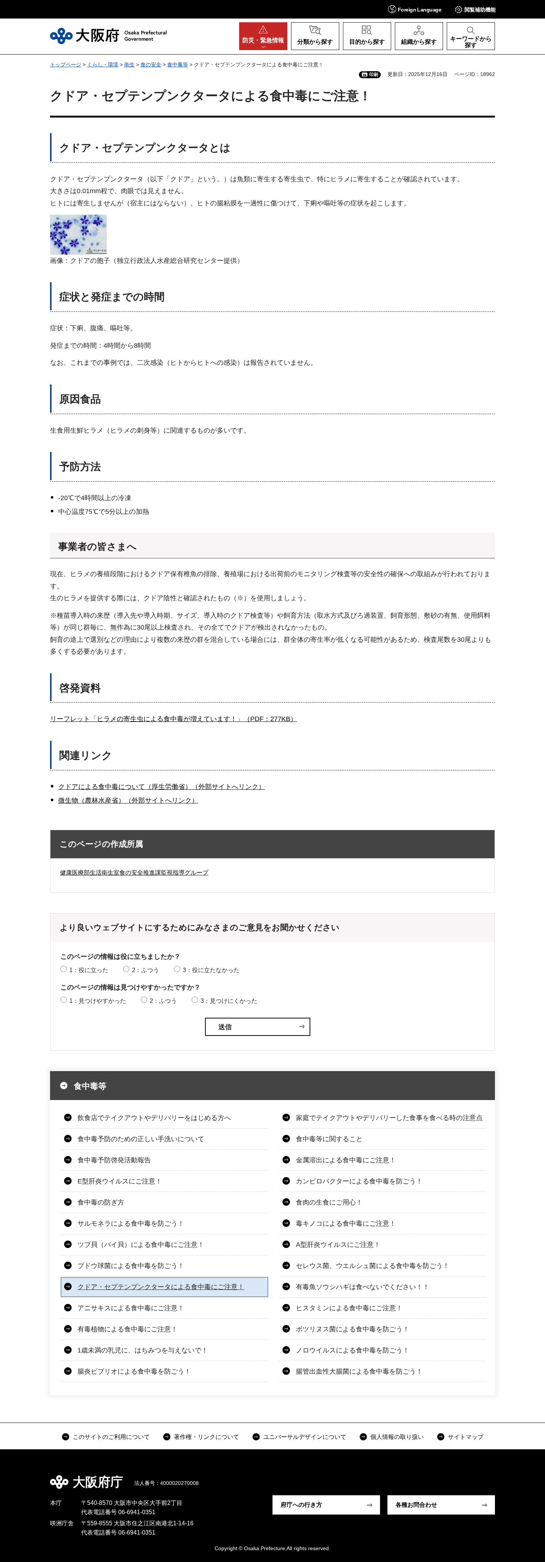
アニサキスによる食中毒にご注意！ (130, 1308)
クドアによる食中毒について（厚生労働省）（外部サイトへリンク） (161, 786)
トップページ (65, 64)
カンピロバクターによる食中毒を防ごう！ (359, 1181)
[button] (414, 9)
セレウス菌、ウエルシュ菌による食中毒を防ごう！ (372, 1265)
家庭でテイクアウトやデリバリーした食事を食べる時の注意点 (389, 1118)
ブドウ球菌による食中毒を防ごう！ (130, 1265)
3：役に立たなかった (211, 970)
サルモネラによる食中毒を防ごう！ (130, 1223)
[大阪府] (108, 36)
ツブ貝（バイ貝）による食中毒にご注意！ (140, 1244)
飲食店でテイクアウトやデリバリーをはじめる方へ (154, 1118)
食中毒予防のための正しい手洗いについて (140, 1139)
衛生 (129, 64)
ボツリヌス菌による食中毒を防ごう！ (352, 1329)
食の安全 (151, 64)
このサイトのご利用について (111, 1437)
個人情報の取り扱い (397, 1437)
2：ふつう (145, 970)
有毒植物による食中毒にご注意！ (127, 1329)
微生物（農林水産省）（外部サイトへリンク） (128, 800)
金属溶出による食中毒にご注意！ (346, 1160)
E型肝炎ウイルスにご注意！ (119, 1181)
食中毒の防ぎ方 (100, 1202)
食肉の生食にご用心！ (329, 1202)
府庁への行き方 (301, 1505)
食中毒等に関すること (329, 1139)
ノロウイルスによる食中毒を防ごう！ (352, 1350)
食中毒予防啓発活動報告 (114, 1160)
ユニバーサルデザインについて (304, 1437)
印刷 (373, 74)
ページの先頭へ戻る (499, 1477)
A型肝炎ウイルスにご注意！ (338, 1244)
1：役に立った (88, 970)
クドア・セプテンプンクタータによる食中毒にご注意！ (160, 1287)
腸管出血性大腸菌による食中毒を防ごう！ (359, 1371)
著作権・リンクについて (206, 1437)
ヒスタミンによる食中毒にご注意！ (349, 1308)
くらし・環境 (102, 64)
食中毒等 (177, 64)
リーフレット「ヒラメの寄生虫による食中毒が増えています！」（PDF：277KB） (173, 719)
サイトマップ (465, 1437)
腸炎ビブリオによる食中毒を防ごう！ (134, 1371)
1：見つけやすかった (97, 1001)
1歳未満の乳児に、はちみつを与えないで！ (142, 1350)
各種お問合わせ (416, 1505)
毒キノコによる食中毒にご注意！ (346, 1223)
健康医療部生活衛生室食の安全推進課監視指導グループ (134, 872)
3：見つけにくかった (229, 1001)
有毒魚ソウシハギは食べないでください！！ (362, 1287)
